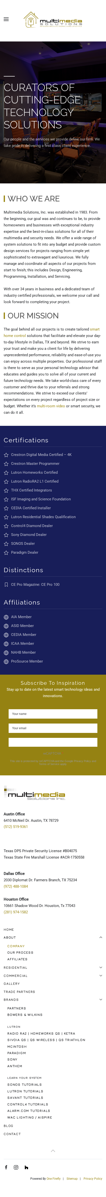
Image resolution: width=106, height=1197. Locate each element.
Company (16, 946)
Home (9, 929)
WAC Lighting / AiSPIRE (29, 1117)
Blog (9, 1126)
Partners (16, 1008)
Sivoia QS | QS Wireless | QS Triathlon (46, 1040)
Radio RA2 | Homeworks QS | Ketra (41, 1033)
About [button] (10, 937)
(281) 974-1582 (16, 912)
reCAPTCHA (53, 753)
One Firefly (54, 1178)
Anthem (14, 1066)
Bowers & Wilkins (25, 1015)
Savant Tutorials (25, 1097)
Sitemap (72, 1178)
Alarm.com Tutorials (29, 1111)
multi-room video (51, 406)
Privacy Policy (82, 761)
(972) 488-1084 (16, 886)
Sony (12, 1059)
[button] (6, 19)
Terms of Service (49, 764)
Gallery (12, 983)
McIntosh (17, 1046)
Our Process (20, 952)
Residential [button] (16, 967)
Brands (11, 999)
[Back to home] (53, 19)
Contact (12, 1134)
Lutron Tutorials (25, 1091)
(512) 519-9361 (16, 826)
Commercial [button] (16, 976)
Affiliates (17, 959)
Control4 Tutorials (27, 1104)
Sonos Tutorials (24, 1084)
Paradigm (16, 1053)
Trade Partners (19, 992)
